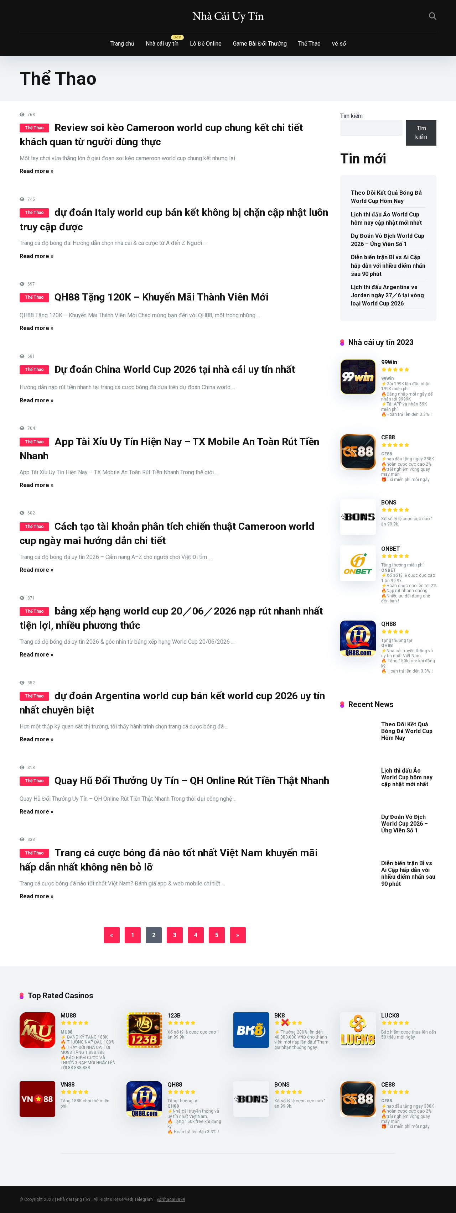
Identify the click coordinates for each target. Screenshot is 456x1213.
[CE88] (358, 467)
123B (174, 1015)
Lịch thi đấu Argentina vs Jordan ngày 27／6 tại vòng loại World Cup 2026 (387, 295)
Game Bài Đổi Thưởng (260, 43)
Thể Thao (309, 43)
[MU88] (37, 1045)
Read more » (36, 171)
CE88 (388, 437)
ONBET (390, 548)
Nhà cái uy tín (162, 43)
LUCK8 (390, 1015)
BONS (389, 502)
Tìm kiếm (351, 116)
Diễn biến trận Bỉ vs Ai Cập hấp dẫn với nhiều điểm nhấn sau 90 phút (388, 265)
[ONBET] (358, 579)
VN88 (67, 1084)
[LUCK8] (358, 1045)
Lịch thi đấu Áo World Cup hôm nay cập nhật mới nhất (386, 218)
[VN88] (37, 1115)
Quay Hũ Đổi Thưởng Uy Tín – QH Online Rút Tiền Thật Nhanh (192, 780)
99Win (389, 362)
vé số (339, 43)
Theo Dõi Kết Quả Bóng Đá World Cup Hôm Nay (386, 196)
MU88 (68, 1015)
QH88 (388, 624)
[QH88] (358, 654)
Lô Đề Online (206, 43)
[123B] (144, 1045)
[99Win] (358, 392)
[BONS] (358, 532)
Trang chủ (122, 43)
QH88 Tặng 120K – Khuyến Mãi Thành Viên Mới (162, 297)
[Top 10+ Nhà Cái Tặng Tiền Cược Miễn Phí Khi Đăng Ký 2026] (228, 16)
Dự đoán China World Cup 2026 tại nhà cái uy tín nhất (175, 369)
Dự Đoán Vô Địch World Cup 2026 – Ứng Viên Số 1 (387, 239)
